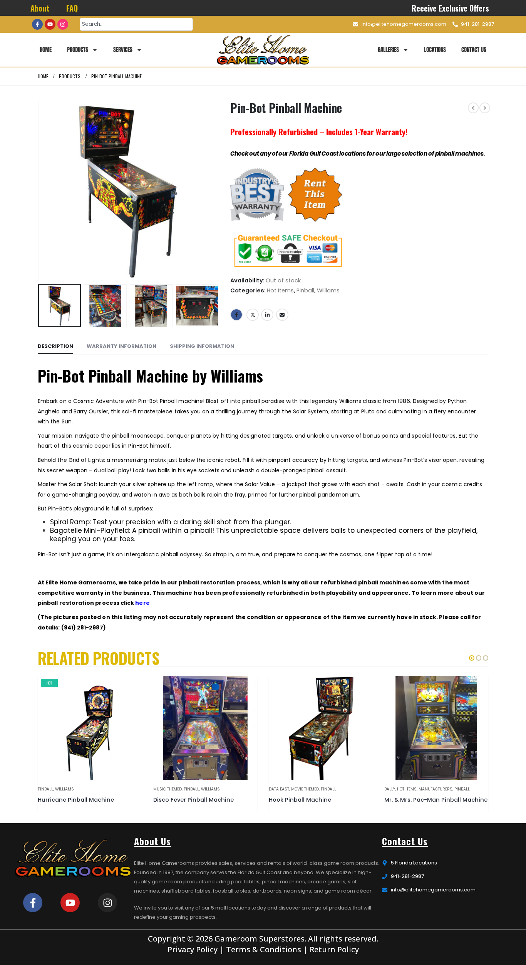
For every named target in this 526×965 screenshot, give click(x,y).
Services (122, 49)
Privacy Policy (193, 949)
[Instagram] (62, 24)
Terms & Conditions (263, 949)
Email (282, 315)
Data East (279, 789)
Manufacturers (435, 789)
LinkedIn (267, 315)
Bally (389, 789)
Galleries (388, 49)
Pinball (305, 290)
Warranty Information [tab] (121, 346)
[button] (471, 658)
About (39, 8)
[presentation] (39, 191)
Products (77, 49)
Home (46, 49)
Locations (435, 49)
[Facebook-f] (37, 24)
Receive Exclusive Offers (450, 8)
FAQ (72, 8)
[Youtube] (50, 24)
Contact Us (473, 49)
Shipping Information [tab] (202, 346)
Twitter (252, 315)
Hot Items (280, 290)
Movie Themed (305, 789)
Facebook (236, 315)
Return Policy (334, 949)
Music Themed (167, 789)
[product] (205, 728)
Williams (328, 290)
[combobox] (136, 24)
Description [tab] (55, 346)
